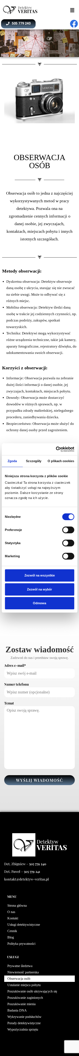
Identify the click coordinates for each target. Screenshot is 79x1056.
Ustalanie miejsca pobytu (24, 985)
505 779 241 (32, 871)
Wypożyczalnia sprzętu (22, 1029)
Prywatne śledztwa (19, 966)
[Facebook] (74, 24)
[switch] (68, 530)
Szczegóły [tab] (33, 461)
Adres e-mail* (15, 665)
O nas (11, 912)
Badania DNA (17, 1010)
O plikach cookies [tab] (61, 461)
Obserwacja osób (18, 978)
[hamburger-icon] (72, 9)
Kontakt (12, 918)
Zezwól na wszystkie (39, 575)
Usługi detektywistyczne (23, 924)
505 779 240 (37, 864)
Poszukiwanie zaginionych (25, 997)
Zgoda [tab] (12, 461)
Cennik (12, 931)
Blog (10, 937)
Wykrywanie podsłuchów (24, 1017)
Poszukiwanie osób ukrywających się (32, 991)
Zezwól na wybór (39, 589)
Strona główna (17, 905)
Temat (9, 703)
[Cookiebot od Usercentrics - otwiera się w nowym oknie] (56, 449)
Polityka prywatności (21, 943)
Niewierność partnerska (23, 972)
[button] (39, 99)
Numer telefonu (16, 684)
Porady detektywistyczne (24, 1023)
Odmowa (39, 603)
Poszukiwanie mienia (21, 1004)
